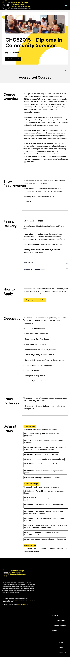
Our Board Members (59, 625)
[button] (65, 5)
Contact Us (62, 652)
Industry (55, 631)
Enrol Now (11, 59)
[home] (18, 5)
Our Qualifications (58, 620)
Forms (61, 642)
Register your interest (33, 300)
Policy (61, 647)
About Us (55, 615)
